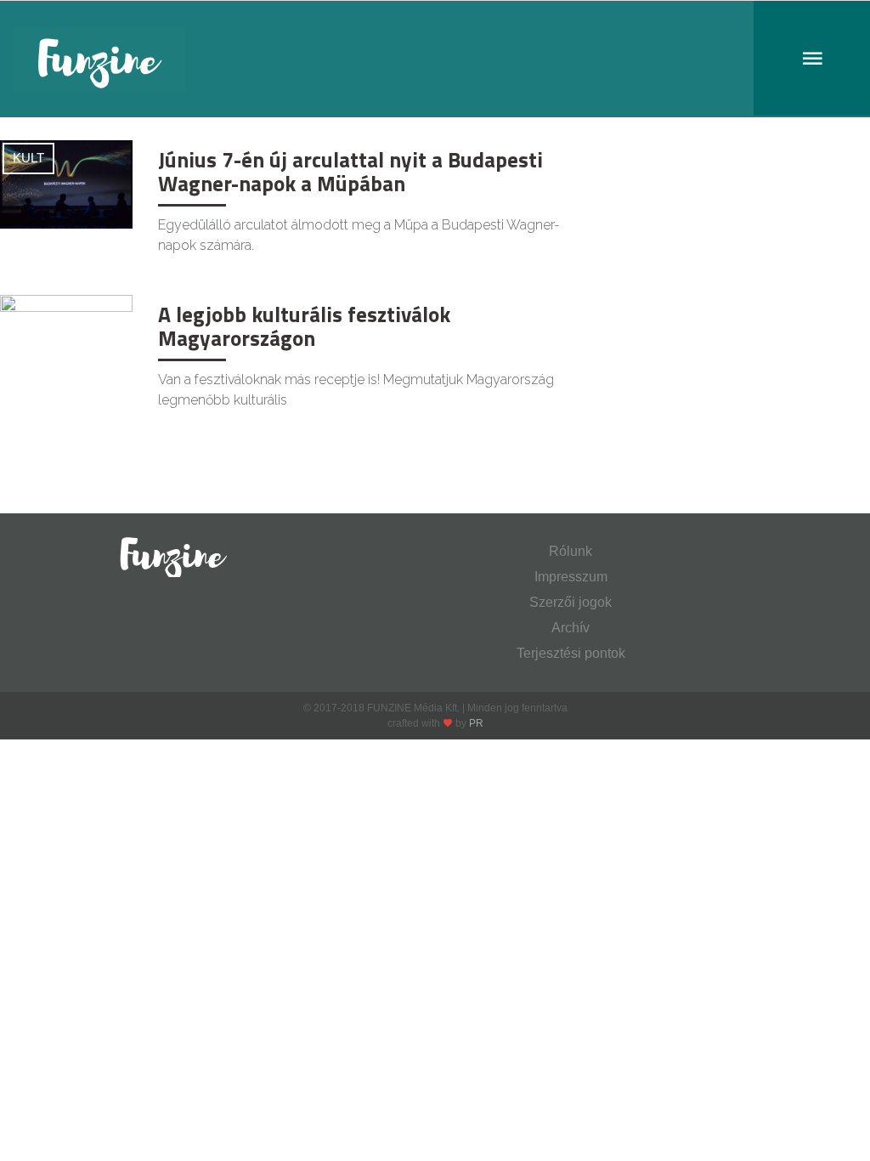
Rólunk (570, 551)
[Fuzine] (435, 59)
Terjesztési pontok (571, 653)
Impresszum (570, 576)
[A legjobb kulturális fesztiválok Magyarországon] (66, 338)
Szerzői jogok (570, 602)
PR (476, 723)
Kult (28, 157)
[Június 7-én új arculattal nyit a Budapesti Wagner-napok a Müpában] (66, 183)
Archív (570, 627)
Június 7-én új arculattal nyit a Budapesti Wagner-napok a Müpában (350, 172)
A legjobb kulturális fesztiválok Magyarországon (304, 326)
